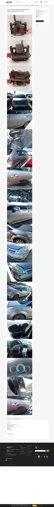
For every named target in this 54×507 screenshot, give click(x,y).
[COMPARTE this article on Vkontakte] (44, 24)
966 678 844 (36, 2)
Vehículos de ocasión (26, 5)
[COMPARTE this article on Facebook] (39, 24)
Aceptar (34, 505)
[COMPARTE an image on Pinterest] (43, 24)
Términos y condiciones (23, 452)
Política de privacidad (23, 447)
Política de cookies (23, 449)
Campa (14, 5)
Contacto (37, 5)
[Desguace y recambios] (9, 2)
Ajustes (39, 505)
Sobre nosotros (32, 5)
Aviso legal (22, 448)
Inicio (7, 5)
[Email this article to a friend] (46, 24)
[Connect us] (6, 460)
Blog (40, 5)
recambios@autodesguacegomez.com (11, 454)
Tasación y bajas (19, 5)
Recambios (10, 5)
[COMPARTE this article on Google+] (42, 24)
